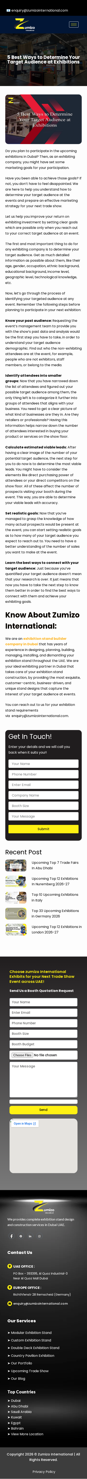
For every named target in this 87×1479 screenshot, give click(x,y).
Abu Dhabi (19, 1406)
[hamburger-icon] (74, 24)
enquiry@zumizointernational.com (39, 10)
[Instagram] (39, 1236)
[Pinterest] (21, 1236)
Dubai (15, 1400)
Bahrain (17, 1428)
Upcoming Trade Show (30, 1371)
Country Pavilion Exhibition (32, 1355)
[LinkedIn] (30, 1236)
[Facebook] (11, 1236)
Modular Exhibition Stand (31, 1332)
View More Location (27, 1434)
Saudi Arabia (21, 1411)
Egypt (16, 1423)
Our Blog (18, 1378)
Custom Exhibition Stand (31, 1340)
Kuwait (16, 1417)
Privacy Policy (43, 1471)
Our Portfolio (21, 1363)
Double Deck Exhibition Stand (34, 1348)
